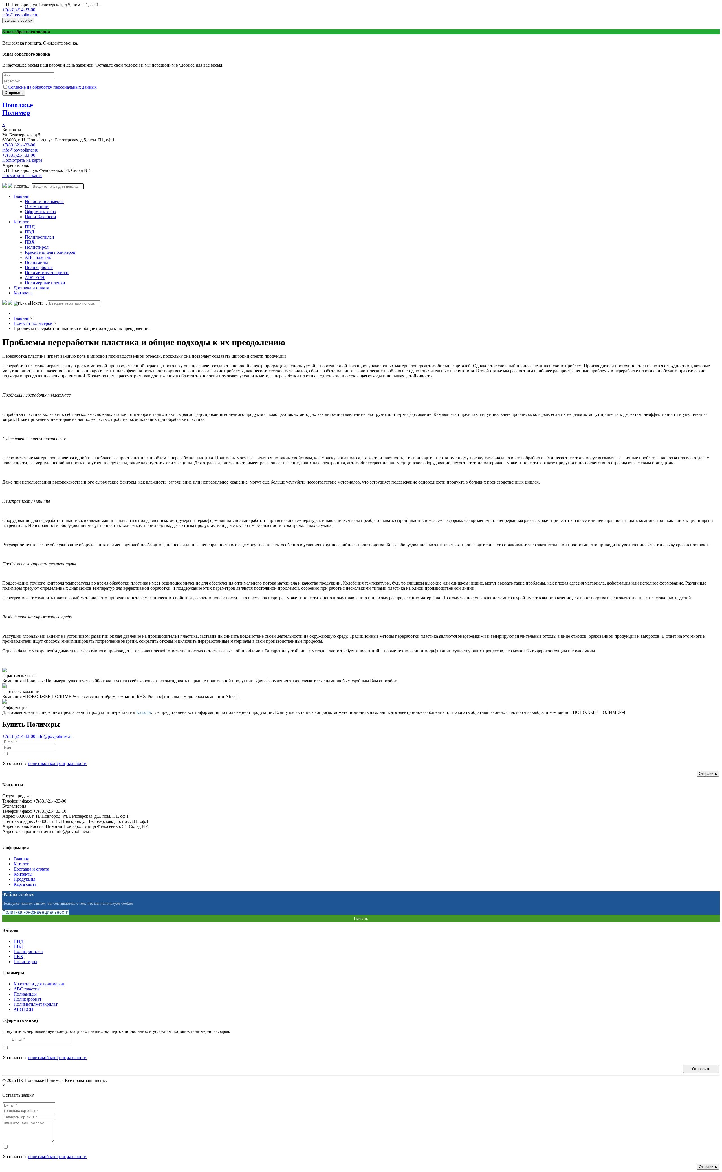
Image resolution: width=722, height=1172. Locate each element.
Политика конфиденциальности (35, 912)
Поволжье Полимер (17, 108)
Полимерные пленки (45, 282)
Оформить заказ (40, 211)
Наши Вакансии (40, 216)
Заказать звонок (18, 20)
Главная (21, 196)
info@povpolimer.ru (20, 14)
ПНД (30, 226)
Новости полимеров (44, 201)
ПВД (29, 231)
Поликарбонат (39, 267)
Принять (361, 918)
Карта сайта (25, 884)
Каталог (21, 221)
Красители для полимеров (50, 252)
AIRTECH (35, 277)
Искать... (22, 186)
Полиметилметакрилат (47, 272)
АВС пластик (38, 257)
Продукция (24, 879)
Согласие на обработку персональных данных (52, 87)
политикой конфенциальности (57, 763)
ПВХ (30, 242)
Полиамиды (36, 262)
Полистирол (37, 247)
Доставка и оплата (31, 287)
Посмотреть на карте (22, 160)
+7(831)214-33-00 (18, 9)
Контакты (23, 292)
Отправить (14, 93)
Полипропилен (39, 237)
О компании (37, 206)
